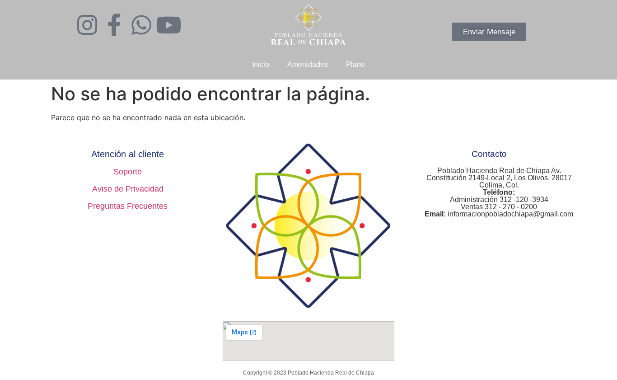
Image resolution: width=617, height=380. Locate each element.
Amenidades (307, 64)
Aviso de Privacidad (128, 188)
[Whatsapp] (141, 25)
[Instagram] (87, 25)
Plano (355, 64)
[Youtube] (168, 25)
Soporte (127, 171)
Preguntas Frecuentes (128, 206)
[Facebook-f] (114, 25)
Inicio (260, 64)
